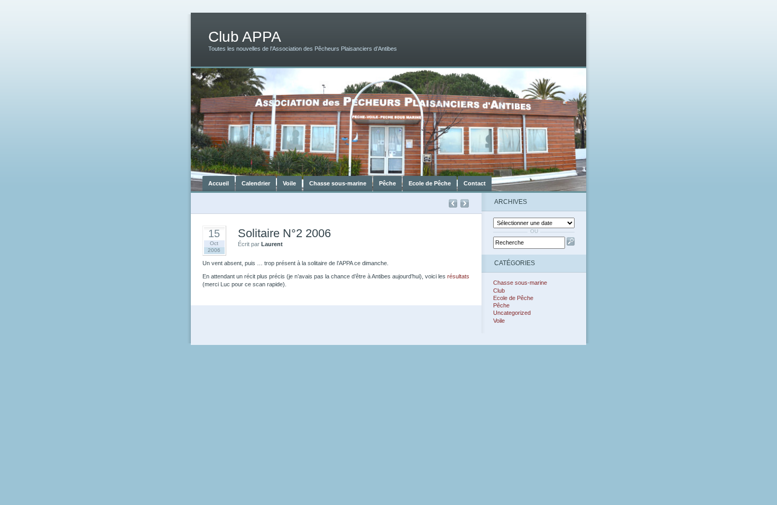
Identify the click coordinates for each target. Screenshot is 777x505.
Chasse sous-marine (337, 183)
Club (499, 290)
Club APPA (244, 37)
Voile (289, 183)
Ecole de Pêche (430, 183)
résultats (458, 276)
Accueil (218, 183)
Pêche (387, 183)
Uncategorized (512, 313)
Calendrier (256, 183)
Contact (475, 183)
